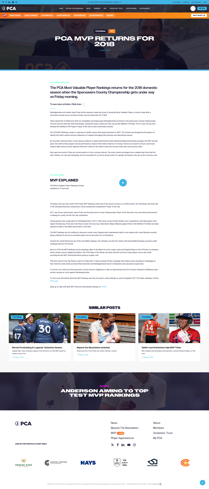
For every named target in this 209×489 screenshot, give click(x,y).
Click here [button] (76, 104)
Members (158, 428)
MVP (111, 31)
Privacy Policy (142, 484)
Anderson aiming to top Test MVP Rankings (104, 391)
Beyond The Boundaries (124, 428)
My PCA (157, 438)
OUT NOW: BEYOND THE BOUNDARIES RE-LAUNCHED (104, 2)
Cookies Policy (131, 484)
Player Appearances (122, 438)
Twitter (103, 287)
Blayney (156, 484)
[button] (15, 15)
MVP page (54, 281)
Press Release (100, 31)
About (156, 423)
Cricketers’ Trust (163, 433)
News (114, 423)
